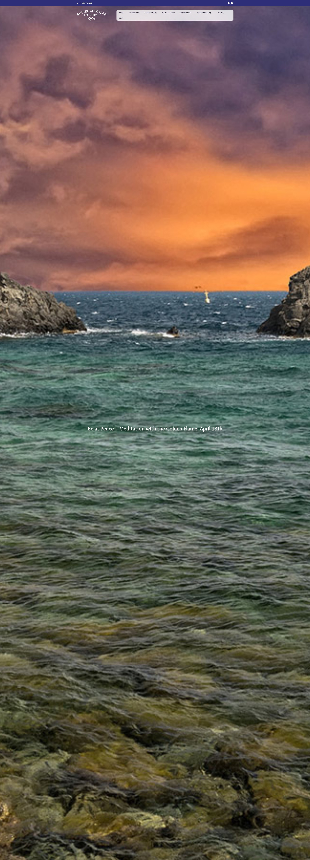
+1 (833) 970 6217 (86, 3)
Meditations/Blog (204, 12)
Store (121, 18)
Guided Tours (134, 12)
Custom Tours (151, 12)
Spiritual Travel (168, 12)
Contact (220, 12)
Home (121, 12)
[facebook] (229, 3)
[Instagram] (232, 3)
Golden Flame (185, 12)
